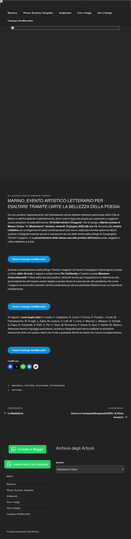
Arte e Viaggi (84, 12)
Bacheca (12, 12)
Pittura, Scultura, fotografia (38, 12)
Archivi (60, 462)
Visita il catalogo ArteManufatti (29, 259)
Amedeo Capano (41, 195)
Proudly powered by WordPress (23, 531)
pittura (17, 390)
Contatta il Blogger (31, 449)
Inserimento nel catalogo (30, 464)
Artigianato (65, 12)
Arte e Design (105, 12)
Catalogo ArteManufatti (20, 20)
